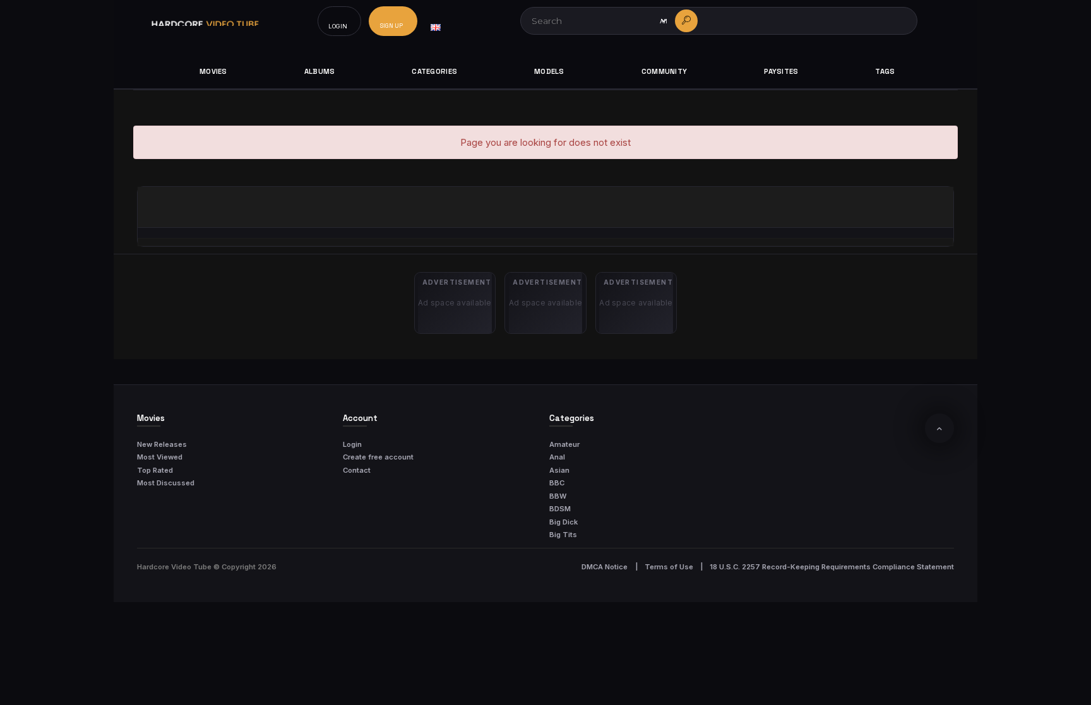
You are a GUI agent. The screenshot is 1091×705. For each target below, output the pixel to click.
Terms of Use (669, 566)
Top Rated (155, 470)
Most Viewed (159, 457)
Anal (557, 457)
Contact (357, 470)
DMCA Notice (604, 566)
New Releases (162, 444)
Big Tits (563, 534)
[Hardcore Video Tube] (205, 21)
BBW (557, 496)
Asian (559, 470)
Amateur (564, 444)
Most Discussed (165, 482)
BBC (556, 482)
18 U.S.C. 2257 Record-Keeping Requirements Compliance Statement (832, 566)
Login (352, 444)
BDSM (560, 508)
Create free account (378, 457)
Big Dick (563, 522)
